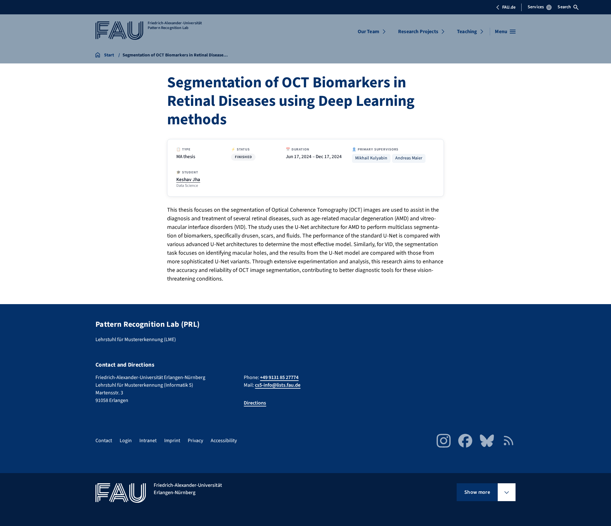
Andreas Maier (408, 158)
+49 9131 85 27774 (279, 377)
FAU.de (509, 7)
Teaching (467, 31)
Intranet (148, 440)
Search (564, 7)
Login (126, 440)
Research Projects (418, 31)
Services (536, 7)
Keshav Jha (188, 179)
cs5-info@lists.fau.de (277, 385)
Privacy (195, 440)
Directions (255, 402)
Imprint (172, 440)
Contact (103, 440)
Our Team (368, 31)
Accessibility (224, 440)
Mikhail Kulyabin (371, 158)
